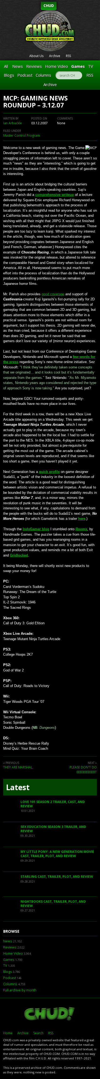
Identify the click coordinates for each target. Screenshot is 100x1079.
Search (38, 1033)
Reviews (34, 66)
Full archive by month (20, 990)
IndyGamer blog (36, 529)
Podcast (25, 75)
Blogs (9, 75)
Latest (18, 787)
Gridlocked (19, 555)
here (81, 519)
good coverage (53, 294)
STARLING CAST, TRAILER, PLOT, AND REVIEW (57, 876)
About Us (36, 56)
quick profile (49, 472)
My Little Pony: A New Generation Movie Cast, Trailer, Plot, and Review (57, 853)
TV (90, 66)
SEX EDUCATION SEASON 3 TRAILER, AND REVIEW (53, 828)
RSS (68, 56)
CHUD (48, 5)
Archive (54, 56)
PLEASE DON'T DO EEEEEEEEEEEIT (83, 769)
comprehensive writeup (54, 195)
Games (78, 66)
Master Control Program (21, 135)
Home (8, 1033)
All (6, 66)
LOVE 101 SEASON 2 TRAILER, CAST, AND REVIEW (53, 804)
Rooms (81, 529)
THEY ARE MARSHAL (18, 767)
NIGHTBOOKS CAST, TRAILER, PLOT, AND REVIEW (53, 903)
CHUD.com (50, 1014)
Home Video (56, 66)
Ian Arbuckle (12, 123)
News (17, 66)
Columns (43, 75)
